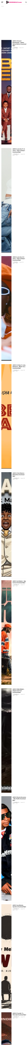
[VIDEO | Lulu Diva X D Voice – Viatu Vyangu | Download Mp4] (6, 308)
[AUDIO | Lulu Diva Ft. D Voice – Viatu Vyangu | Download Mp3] (6, 200)
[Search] (26, 2)
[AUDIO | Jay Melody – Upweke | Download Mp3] (6, 956)
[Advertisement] (14, 23)
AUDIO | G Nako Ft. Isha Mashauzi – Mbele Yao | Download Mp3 (19, 366)
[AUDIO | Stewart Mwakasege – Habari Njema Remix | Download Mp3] (6, 92)
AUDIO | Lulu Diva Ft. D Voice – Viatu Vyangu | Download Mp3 (19, 150)
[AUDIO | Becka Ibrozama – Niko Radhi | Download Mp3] (6, 848)
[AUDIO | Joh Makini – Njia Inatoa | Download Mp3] (6, 632)
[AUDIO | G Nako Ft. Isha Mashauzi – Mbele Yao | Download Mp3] (6, 416)
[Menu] (2, 2)
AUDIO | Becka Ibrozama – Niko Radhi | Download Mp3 (19, 799)
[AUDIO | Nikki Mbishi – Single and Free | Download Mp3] (6, 740)
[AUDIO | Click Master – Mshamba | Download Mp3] (6, 524)
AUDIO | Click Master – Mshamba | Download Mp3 (19, 474)
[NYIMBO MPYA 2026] (14, 2)
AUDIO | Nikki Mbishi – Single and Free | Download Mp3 (18, 690)
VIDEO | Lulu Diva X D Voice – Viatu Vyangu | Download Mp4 (19, 258)
